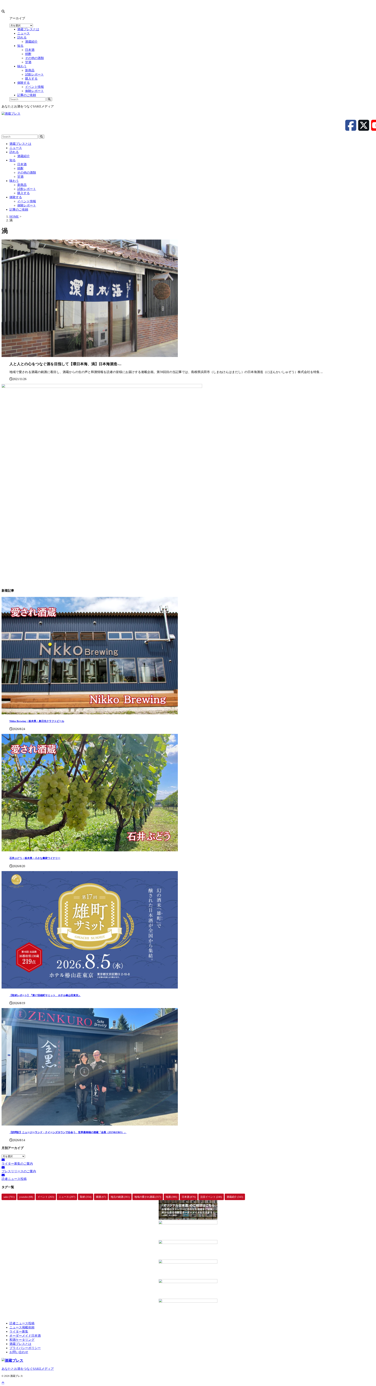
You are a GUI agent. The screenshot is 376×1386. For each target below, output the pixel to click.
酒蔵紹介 (23, 156)
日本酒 (22, 164)
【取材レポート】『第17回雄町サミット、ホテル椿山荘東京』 (45, 995)
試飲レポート (26, 189)
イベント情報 (26, 201)
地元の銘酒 (120, 1196)
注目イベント (211, 1196)
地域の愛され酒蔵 (147, 1196)
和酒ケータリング (21, 1339)
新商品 (22, 185)
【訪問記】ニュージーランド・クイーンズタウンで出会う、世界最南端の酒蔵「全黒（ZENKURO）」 (68, 1132)
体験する (15, 197)
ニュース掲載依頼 (21, 1327)
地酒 (171, 1196)
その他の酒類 (26, 172)
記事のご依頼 (18, 209)
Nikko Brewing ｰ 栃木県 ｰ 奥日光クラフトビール (36, 721)
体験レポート (26, 205)
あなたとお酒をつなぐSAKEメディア (28, 1368)
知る (12, 160)
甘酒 (20, 176)
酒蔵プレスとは (20, 143)
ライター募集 (18, 1331)
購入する (23, 193)
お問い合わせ (18, 1352)
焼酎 (20, 168)
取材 (85, 1196)
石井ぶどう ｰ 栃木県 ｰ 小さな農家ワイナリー (34, 858)
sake (9, 1196)
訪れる (14, 152)
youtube (26, 1196)
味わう (14, 180)
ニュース (15, 148)
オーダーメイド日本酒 (25, 1335)
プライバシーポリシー (25, 1348)
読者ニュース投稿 (21, 1323)
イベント (46, 1196)
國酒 (101, 1196)
